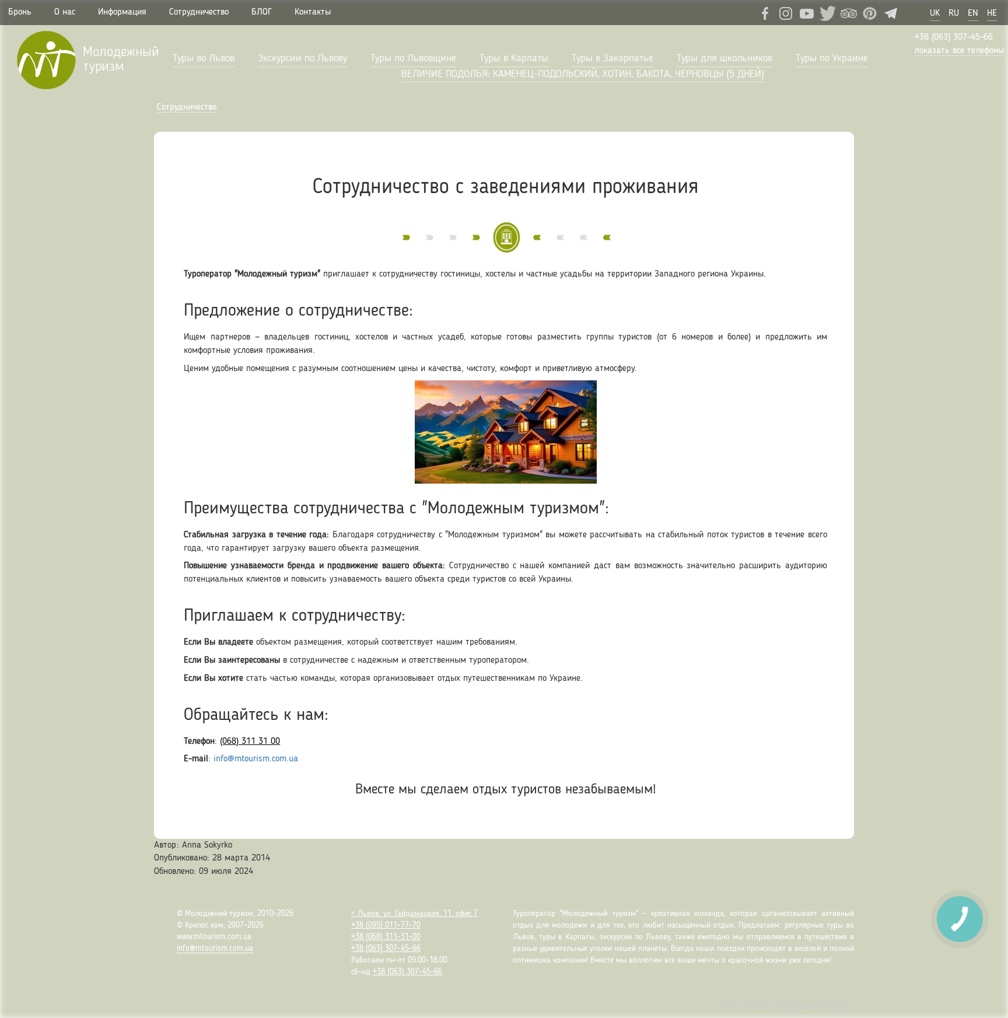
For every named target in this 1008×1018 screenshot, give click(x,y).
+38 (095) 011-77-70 (386, 925)
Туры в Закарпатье (612, 58)
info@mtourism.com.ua (256, 759)
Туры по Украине (832, 58)
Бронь (20, 12)
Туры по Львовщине (413, 58)
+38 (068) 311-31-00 (386, 937)
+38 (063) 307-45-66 (954, 37)
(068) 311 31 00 (250, 741)
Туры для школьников (724, 58)
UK (935, 13)
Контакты (313, 12)
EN (973, 13)
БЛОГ (261, 12)
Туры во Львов (204, 58)
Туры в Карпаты (514, 58)
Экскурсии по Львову (302, 58)
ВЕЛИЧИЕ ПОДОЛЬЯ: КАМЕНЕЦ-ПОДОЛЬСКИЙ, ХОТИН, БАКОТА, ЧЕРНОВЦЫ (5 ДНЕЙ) (582, 74)
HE (992, 13)
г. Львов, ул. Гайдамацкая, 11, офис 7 (414, 913)
